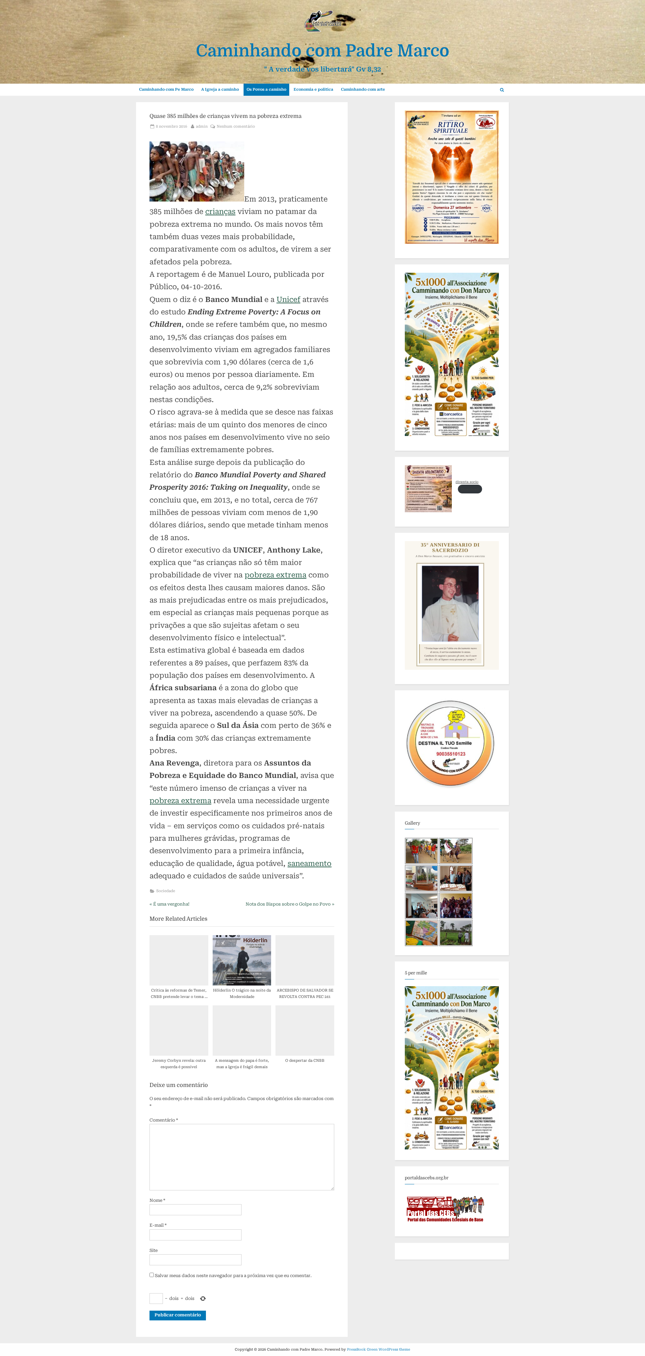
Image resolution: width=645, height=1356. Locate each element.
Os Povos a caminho (266, 89)
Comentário (163, 1120)
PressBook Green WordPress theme (378, 1349)
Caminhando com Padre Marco (322, 50)
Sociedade (165, 891)
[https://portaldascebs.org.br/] (445, 1224)
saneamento (310, 863)
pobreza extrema (275, 575)
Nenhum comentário (236, 127)
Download (470, 489)
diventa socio (467, 482)
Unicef (288, 299)
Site (153, 1250)
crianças (220, 211)
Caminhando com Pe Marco (166, 89)
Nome (157, 1200)
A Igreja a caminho (220, 89)
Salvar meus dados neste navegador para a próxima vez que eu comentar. (233, 1275)
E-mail (158, 1225)
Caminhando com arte (363, 89)
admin (202, 126)
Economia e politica (313, 89)
